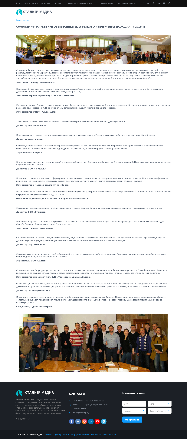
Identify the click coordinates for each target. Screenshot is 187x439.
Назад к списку (22, 20)
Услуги (104, 12)
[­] (55, 11)
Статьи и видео (137, 12)
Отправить (132, 419)
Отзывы (119, 12)
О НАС (153, 12)
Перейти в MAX (106, 3)
